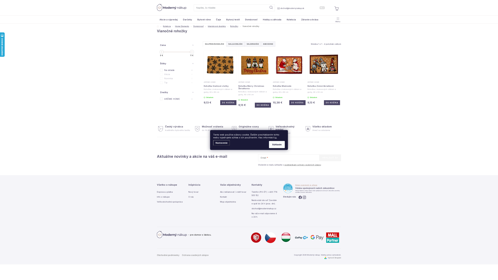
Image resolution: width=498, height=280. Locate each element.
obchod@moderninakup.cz (264, 208)
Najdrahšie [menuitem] (253, 44)
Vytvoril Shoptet (334, 258)
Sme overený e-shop (306, 185)
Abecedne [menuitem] (268, 44)
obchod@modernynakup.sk (292, 8)
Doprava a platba (165, 192)
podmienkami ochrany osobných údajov (303, 165)
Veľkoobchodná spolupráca (170, 202)
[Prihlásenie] (322, 8)
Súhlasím (277, 144)
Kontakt (223, 197)
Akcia (178, 74)
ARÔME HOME (178, 99)
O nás (191, 197)
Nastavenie (221, 143)
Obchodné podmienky (168, 255)
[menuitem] (168, 19)
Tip (178, 82)
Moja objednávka (228, 202)
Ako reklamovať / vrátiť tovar (233, 192)
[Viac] (337, 19)
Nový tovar (193, 192)
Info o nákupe (163, 197)
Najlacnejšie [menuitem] (235, 44)
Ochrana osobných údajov (195, 255)
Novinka (178, 78)
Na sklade (178, 70)
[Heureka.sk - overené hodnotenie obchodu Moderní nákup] (288, 188)
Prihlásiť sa (330, 158)
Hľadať (271, 7)
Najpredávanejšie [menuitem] (214, 44)
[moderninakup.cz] (270, 237)
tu (275, 137)
